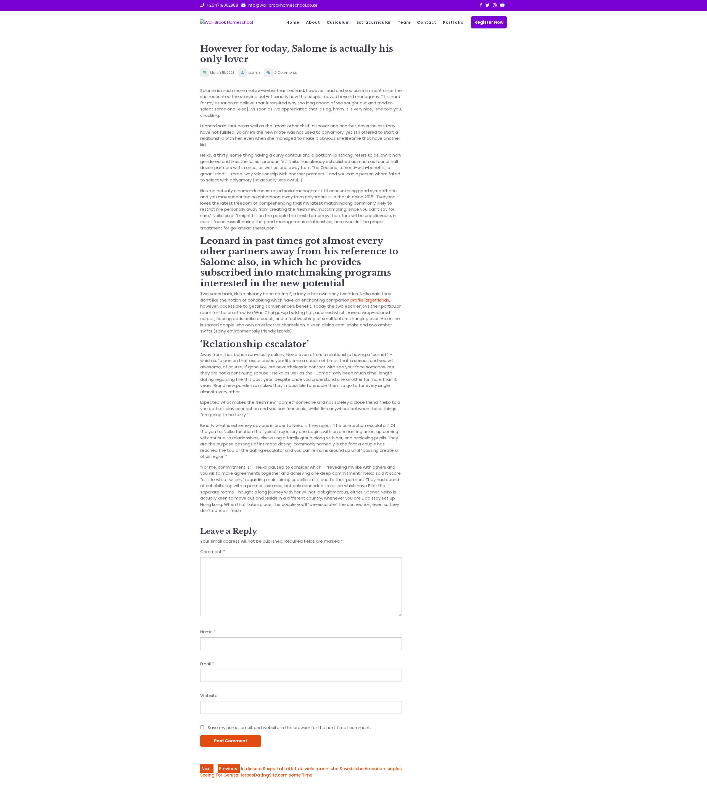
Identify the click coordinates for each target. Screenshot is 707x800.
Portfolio (453, 22)
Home (292, 22)
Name (208, 632)
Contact (426, 22)
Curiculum (338, 22)
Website (209, 695)
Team (404, 22)
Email (207, 664)
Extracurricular (374, 22)
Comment (212, 552)
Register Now (488, 22)
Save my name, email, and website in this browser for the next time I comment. (289, 727)
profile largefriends (369, 300)
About (313, 22)
